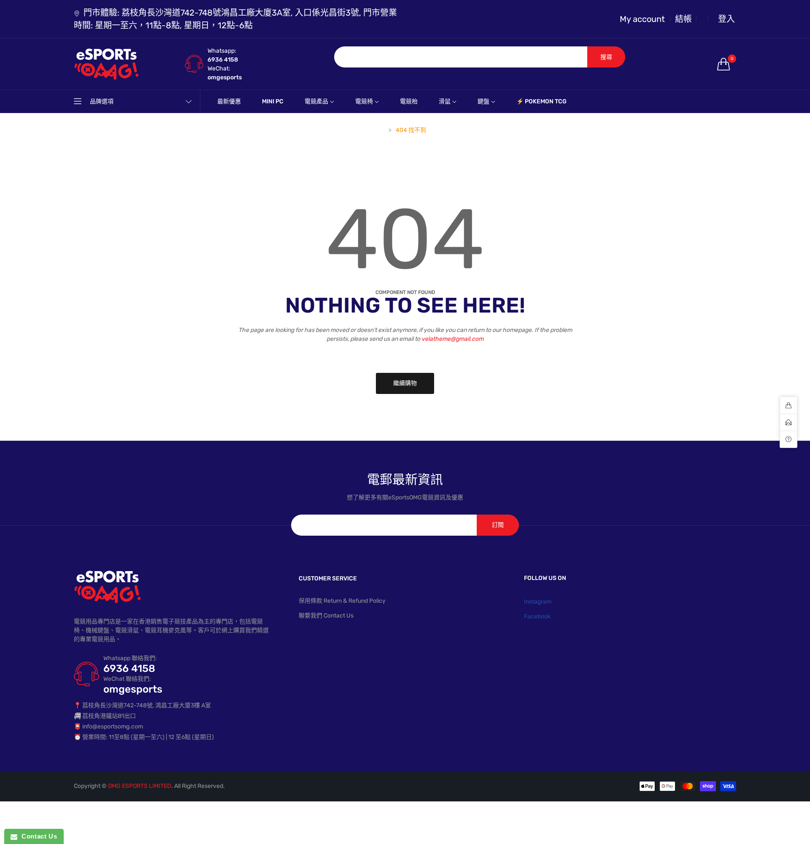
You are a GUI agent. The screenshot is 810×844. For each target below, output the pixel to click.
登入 (726, 19)
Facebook (537, 616)
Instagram (537, 601)
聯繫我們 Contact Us (326, 615)
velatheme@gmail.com (452, 338)
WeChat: (219, 68)
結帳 (683, 19)
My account (642, 19)
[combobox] (461, 56)
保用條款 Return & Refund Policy (342, 600)
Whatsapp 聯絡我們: (130, 658)
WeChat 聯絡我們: (127, 678)
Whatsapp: (222, 50)
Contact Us (37, 836)
